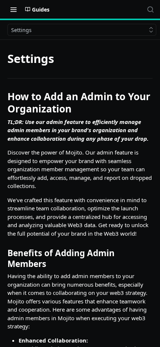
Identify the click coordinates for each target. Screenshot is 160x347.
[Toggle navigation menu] (13, 9)
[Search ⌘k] (150, 9)
